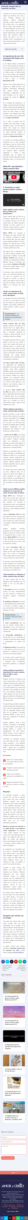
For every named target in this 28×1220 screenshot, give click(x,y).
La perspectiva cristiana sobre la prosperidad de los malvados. (21, 968)
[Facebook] (3, 962)
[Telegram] (24, 962)
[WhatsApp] (20, 962)
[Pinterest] (16, 962)
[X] (12, 962)
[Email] (26, 1218)
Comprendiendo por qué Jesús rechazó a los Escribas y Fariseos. (7, 968)
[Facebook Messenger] (7, 962)
